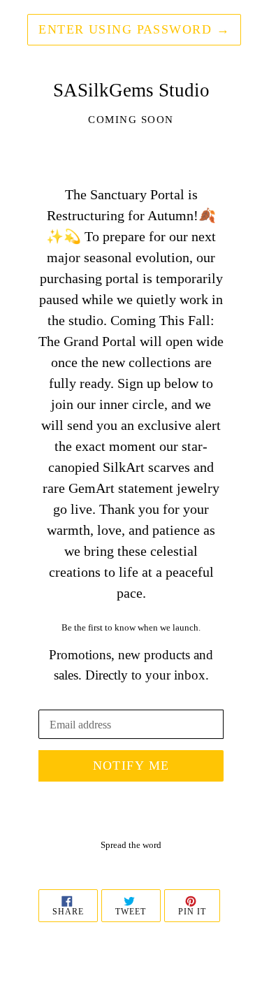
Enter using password (134, 29)
